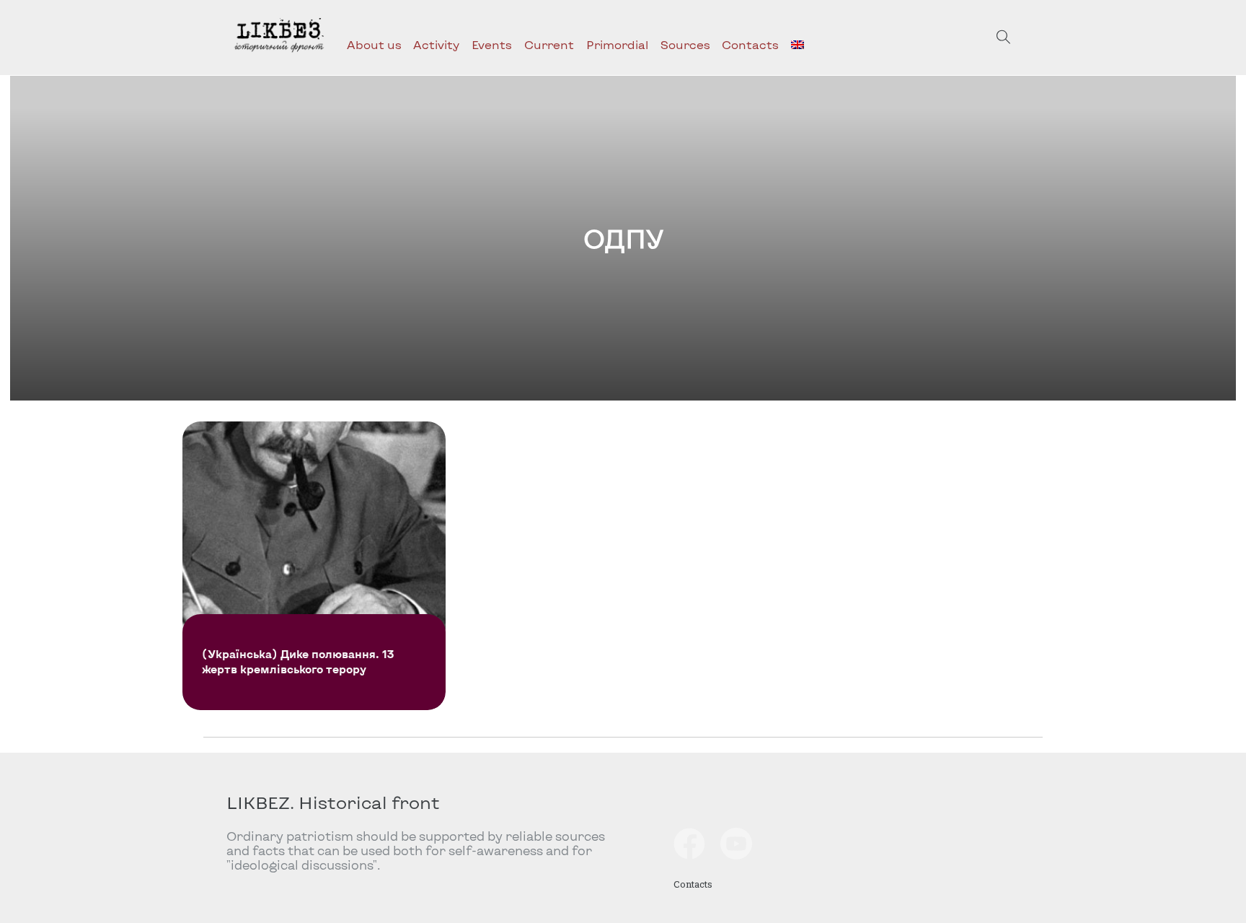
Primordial (617, 44)
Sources (685, 44)
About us (374, 44)
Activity (436, 44)
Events (492, 44)
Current (549, 44)
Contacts (750, 44)
